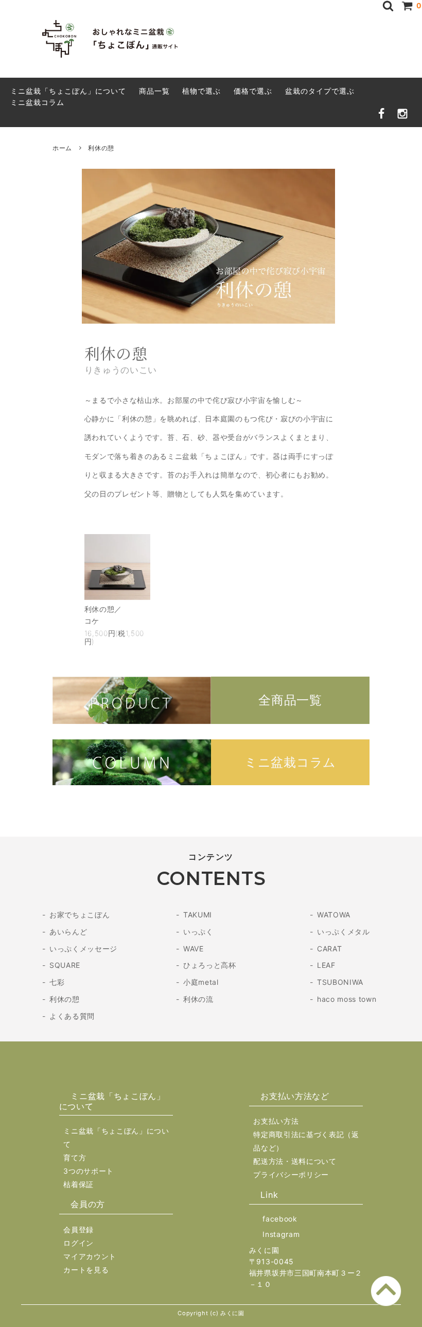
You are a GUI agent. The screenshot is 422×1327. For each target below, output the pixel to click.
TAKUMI (197, 914)
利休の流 (198, 999)
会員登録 (78, 1229)
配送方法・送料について (294, 1161)
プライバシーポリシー (291, 1174)
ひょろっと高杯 (209, 965)
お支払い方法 (275, 1121)
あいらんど (68, 931)
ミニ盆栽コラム (37, 102)
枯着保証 (78, 1184)
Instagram (281, 1234)
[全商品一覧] (211, 721)
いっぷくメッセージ (83, 948)
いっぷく (198, 931)
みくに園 (264, 1250)
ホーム (62, 148)
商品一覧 (154, 90)
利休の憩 (64, 999)
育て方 (74, 1157)
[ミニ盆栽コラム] (211, 782)
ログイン (78, 1242)
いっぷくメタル (343, 931)
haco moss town (346, 999)
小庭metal (201, 982)
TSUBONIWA (340, 982)
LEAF (326, 965)
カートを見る (86, 1269)
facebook (279, 1218)
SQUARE (64, 965)
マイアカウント (89, 1256)
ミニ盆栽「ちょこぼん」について (68, 90)
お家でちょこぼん (79, 914)
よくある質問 (72, 1016)
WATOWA (333, 914)
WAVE (193, 948)
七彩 (56, 982)
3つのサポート (88, 1170)
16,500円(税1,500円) (114, 637)
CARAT (329, 948)
